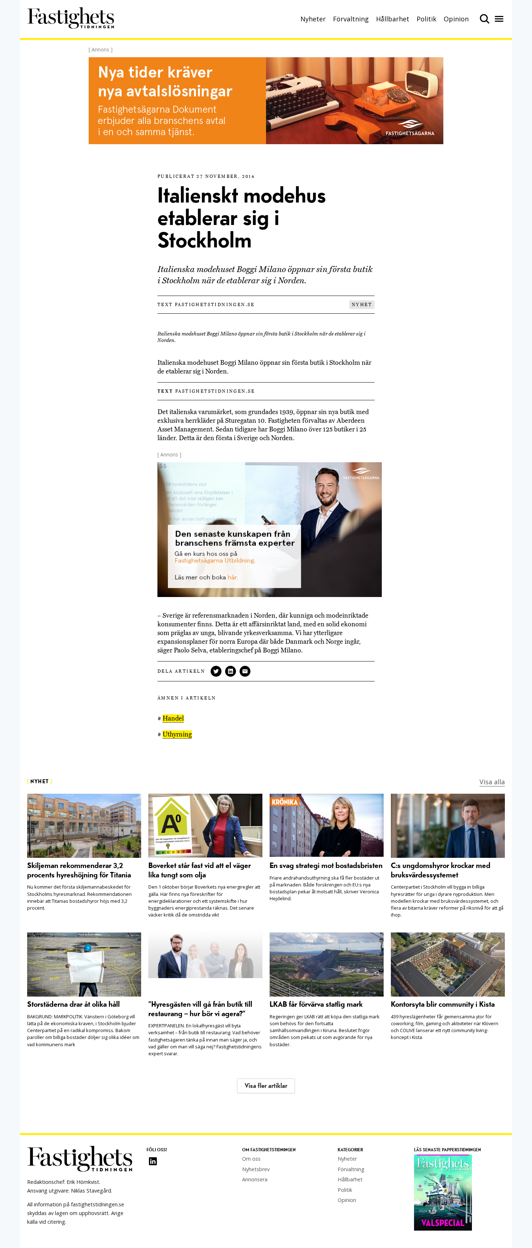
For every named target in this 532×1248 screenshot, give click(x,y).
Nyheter (313, 18)
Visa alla (492, 781)
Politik (426, 18)
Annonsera (254, 1179)
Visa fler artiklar (266, 1085)
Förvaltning (351, 18)
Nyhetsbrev (256, 1169)
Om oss (251, 1158)
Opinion (456, 18)
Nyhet (362, 304)
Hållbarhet (392, 18)
